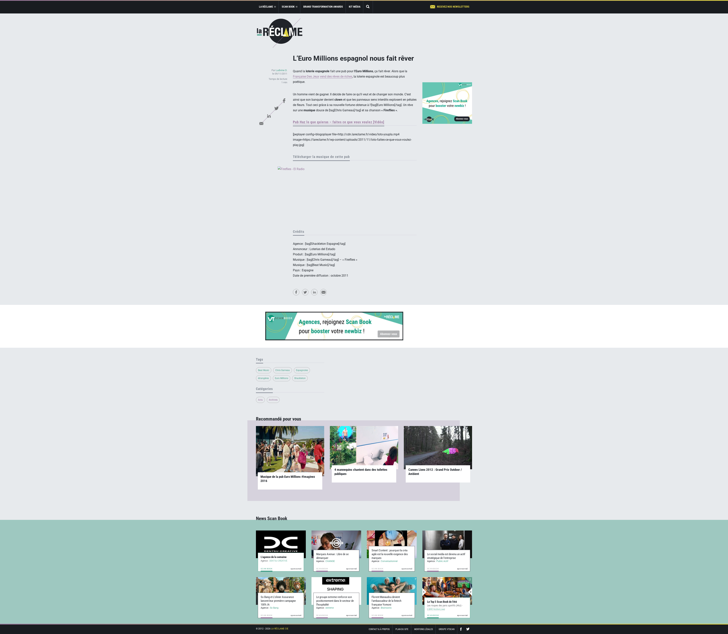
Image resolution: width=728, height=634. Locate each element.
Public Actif (442, 561)
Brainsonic (386, 608)
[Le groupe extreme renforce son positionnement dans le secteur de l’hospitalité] (336, 591)
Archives (273, 400)
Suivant (470, 592)
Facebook (284, 100)
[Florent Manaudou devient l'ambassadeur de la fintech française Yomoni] (392, 591)
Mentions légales (423, 629)
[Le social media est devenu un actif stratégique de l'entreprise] (447, 544)
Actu (260, 400)
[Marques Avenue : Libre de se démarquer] (336, 544)
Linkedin (269, 116)
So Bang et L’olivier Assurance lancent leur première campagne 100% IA (278, 600)
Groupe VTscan (446, 629)
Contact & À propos (379, 629)
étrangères (263, 378)
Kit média (354, 6)
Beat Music (263, 370)
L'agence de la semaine (273, 557)
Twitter (276, 108)
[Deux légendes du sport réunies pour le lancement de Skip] (447, 591)
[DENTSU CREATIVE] (281, 544)
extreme (330, 608)
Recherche (368, 7)
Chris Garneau (282, 370)
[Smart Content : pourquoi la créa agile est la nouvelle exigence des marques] (392, 544)
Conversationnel (389, 561)
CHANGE (330, 561)
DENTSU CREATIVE (278, 560)
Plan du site (401, 629)
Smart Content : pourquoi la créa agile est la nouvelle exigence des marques (390, 554)
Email (261, 123)
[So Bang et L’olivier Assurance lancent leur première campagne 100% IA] (281, 591)
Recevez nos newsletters (453, 6)
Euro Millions (281, 378)
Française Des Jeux (306, 76)
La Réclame (279, 33)
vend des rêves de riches (336, 76)
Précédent (424, 592)
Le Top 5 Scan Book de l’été (442, 601)
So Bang (274, 608)
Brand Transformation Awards (323, 6)
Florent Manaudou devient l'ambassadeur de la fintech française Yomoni (386, 600)
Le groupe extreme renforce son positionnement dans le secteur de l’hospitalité (335, 600)
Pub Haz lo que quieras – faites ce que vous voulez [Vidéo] (338, 122)
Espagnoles (302, 370)
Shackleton (300, 378)
